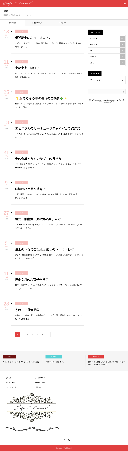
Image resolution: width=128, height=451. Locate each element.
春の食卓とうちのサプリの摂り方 (38, 158)
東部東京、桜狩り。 (28, 68)
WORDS (106, 56)
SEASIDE (106, 44)
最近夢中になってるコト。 (33, 37)
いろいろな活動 (9, 387)
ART (106, 50)
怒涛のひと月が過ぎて (30, 189)
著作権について (38, 382)
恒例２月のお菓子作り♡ (31, 279)
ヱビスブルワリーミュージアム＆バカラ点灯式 (47, 128)
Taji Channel (68, 448)
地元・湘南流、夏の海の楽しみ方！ (39, 219)
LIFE (21, 31)
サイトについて (38, 378)
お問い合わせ (38, 387)
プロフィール (8, 382)
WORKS (96, 357)
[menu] (124, 3)
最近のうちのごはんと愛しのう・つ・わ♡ (44, 249)
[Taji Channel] (17, 3)
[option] (21, 361)
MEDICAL (106, 38)
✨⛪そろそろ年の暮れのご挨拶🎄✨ (41, 98)
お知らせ (7, 378)
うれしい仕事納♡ (27, 309)
